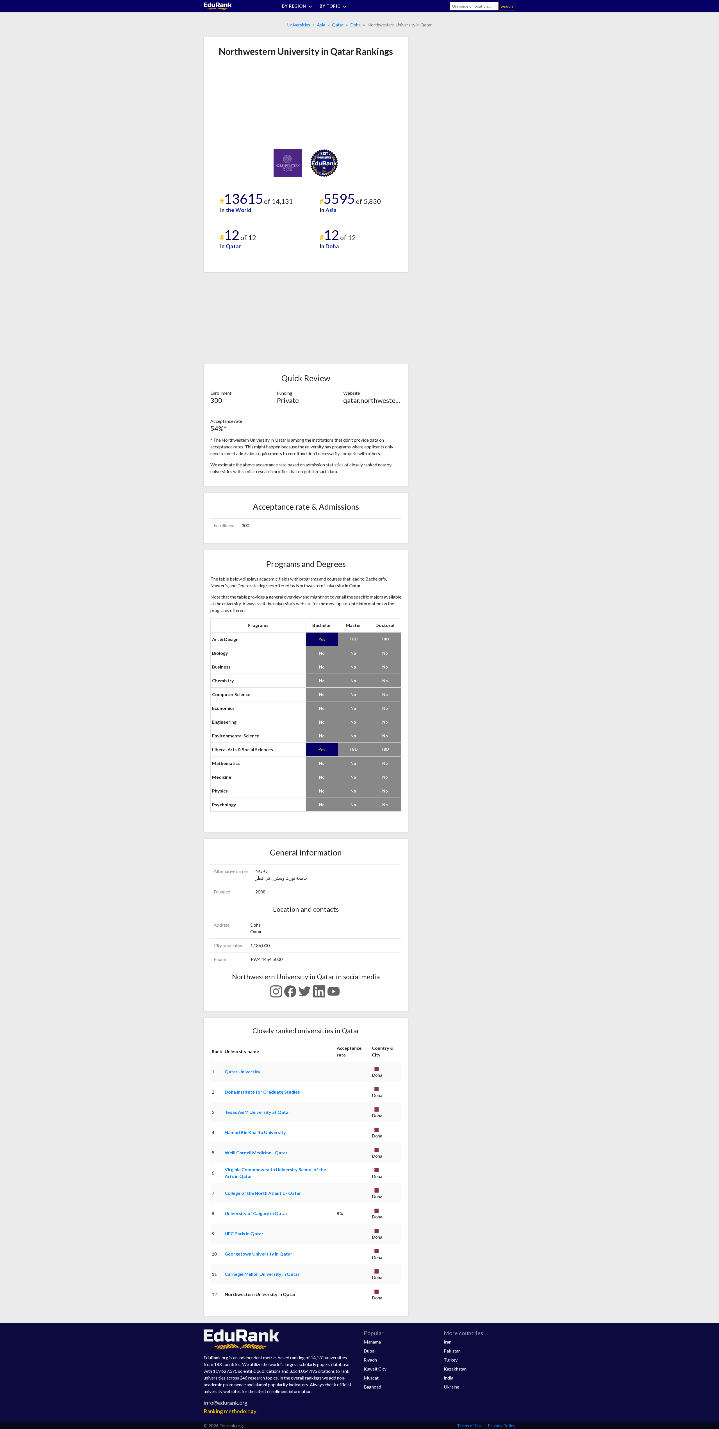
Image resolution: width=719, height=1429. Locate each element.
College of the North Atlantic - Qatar (263, 1193)
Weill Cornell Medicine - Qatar (256, 1152)
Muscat (371, 1377)
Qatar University (242, 1071)
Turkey (451, 1359)
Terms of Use (470, 1425)
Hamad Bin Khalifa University (255, 1132)
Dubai (370, 1350)
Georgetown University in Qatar (258, 1253)
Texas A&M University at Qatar (257, 1112)
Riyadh (370, 1359)
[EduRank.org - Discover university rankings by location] (218, 5)
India (448, 1377)
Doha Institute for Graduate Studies (262, 1091)
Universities (298, 24)
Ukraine (451, 1386)
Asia (321, 24)
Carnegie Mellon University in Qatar (262, 1274)
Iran (447, 1341)
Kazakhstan (455, 1368)
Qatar (337, 24)
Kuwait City (375, 1368)
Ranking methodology (230, 1411)
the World (238, 210)
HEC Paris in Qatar (244, 1233)
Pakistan (452, 1350)
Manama (372, 1341)
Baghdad (372, 1386)
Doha (355, 24)
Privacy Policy (501, 1425)
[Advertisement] (252, 103)
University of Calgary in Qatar (256, 1213)
